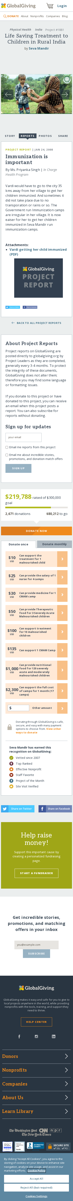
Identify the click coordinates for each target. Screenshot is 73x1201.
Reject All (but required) (36, 1187)
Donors (10, 1056)
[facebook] (19, 1036)
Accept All (36, 1178)
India (38, 29)
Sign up (18, 468)
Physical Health (20, 29)
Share (63, 136)
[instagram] (36, 1036)
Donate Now (36, 531)
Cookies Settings (36, 1196)
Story (10, 136)
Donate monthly (54, 544)
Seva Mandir (39, 48)
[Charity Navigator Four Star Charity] (8, 1147)
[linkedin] (53, 1036)
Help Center (36, 1022)
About (24, 16)
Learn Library (17, 1111)
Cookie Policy (36, 1170)
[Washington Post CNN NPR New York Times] (36, 1133)
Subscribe (36, 953)
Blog (65, 16)
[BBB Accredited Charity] (36, 1146)
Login (62, 6)
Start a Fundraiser (36, 873)
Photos (45, 136)
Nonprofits (37, 16)
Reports (27, 136)
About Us (13, 1098)
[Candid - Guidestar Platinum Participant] (21, 1147)
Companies (53, 16)
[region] (36, 1177)
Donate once (18, 544)
